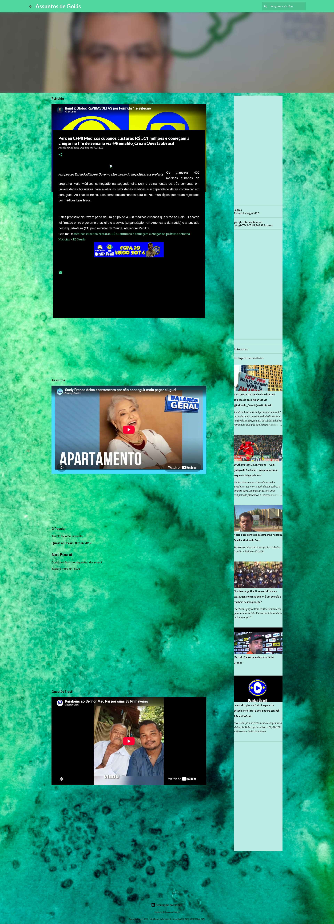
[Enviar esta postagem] (60, 273)
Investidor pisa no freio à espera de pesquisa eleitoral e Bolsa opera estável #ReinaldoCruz (256, 711)
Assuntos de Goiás (58, 6)
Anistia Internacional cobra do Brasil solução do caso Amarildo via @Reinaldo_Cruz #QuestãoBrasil (254, 400)
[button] (60, 155)
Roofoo (176, 912)
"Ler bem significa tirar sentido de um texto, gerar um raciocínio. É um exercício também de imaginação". (257, 596)
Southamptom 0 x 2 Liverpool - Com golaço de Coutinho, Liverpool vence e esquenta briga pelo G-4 (256, 470)
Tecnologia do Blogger (169, 904)
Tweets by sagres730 (246, 213)
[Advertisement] (128, 347)
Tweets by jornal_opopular (67, 535)
